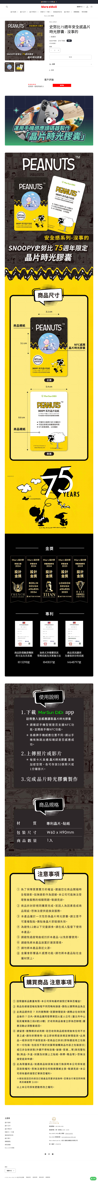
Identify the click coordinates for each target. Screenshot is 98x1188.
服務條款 (48, 1177)
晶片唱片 (8, 1138)
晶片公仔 (8, 1126)
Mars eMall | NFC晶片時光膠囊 (16, 1177)
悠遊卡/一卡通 (9, 1132)
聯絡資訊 (28, 1177)
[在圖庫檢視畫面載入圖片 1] (9, 67)
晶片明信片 (8, 1129)
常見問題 (8, 1145)
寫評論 (62, 85)
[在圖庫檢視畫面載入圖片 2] (19, 67)
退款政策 (35, 1177)
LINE (94, 1178)
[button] (7, 7)
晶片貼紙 (8, 1122)
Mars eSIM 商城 (9, 1148)
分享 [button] (52, 70)
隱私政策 (41, 1177)
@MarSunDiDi (69, 1133)
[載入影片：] (49, 120)
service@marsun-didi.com (69, 1137)
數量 (50, 46)
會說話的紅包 (9, 1135)
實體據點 (8, 1141)
